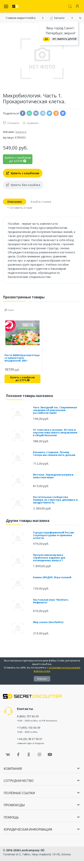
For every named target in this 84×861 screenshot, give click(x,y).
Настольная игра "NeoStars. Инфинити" (51, 601)
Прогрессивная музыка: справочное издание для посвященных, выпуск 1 (49, 557)
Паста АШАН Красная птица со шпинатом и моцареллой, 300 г (22, 358)
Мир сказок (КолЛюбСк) (48, 622)
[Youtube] (50, 754)
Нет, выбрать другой (64, 39)
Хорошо (42, 678)
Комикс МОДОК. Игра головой (52, 577)
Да (46, 39)
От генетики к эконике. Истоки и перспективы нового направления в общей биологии (55, 432)
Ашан (10, 310)
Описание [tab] (14, 201)
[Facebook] (18, 754)
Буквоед (20, 132)
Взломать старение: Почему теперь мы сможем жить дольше (54, 454)
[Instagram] (39, 754)
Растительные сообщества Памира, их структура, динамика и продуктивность (55, 499)
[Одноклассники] (29, 754)
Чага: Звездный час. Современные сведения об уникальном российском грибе (55, 410)
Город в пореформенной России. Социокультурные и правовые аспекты (54, 535)
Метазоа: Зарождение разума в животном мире (53, 476)
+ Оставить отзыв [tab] (19, 208)
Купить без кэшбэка (25, 185)
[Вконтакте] (8, 754)
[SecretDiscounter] (15, 6)
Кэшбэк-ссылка (40, 201)
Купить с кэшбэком (24, 173)
